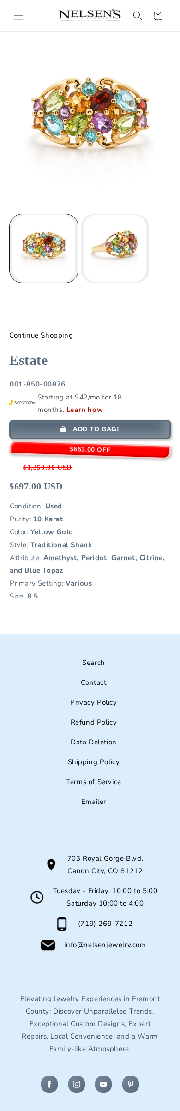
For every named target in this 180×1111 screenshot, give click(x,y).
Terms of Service (93, 781)
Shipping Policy (94, 762)
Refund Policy (94, 722)
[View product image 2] (115, 248)
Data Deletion (94, 742)
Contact (93, 682)
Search (93, 662)
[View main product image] (43, 248)
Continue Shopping (41, 335)
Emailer (93, 801)
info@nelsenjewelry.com (105, 944)
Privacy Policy (93, 702)
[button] (18, 16)
